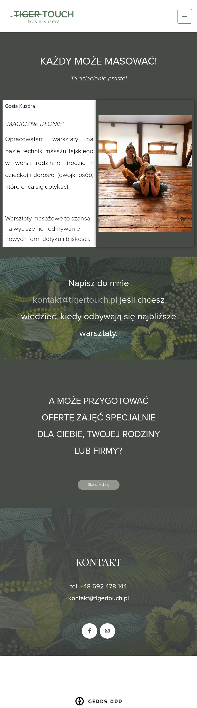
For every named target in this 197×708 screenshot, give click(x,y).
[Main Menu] (185, 16)
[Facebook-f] (89, 631)
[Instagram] (107, 631)
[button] (99, 485)
